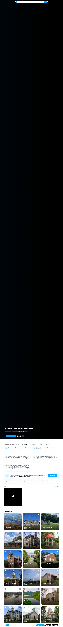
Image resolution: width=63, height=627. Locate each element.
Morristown (10, 481)
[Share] (23, 436)
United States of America (10, 426)
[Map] (20, 436)
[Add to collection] (18, 436)
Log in (46, 1)
